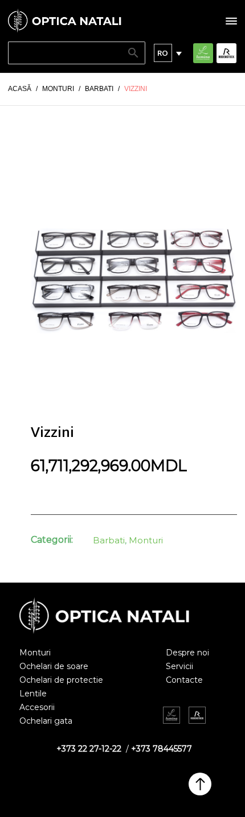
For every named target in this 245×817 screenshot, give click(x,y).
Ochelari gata (45, 721)
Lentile (33, 693)
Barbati (109, 540)
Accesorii (37, 707)
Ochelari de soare (53, 666)
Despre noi (187, 652)
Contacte (184, 680)
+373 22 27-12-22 (88, 749)
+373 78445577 (161, 749)
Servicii (179, 666)
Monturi (146, 540)
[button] (163, 53)
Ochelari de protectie (61, 680)
